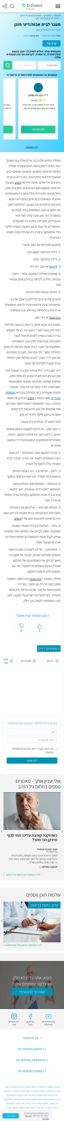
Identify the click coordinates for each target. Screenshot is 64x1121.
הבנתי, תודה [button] (10, 1115)
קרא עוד (51, 43)
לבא (1, 831)
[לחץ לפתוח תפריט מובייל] (58, 6)
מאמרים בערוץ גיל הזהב (30, 15)
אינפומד (57, 15)
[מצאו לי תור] (7, 65)
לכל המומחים (32, 147)
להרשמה (32, 760)
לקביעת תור (38, 129)
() (34, 100)
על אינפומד (31, 1037)
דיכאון (53, 266)
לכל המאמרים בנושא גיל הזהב (23, 875)
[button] (12, 6)
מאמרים (47, 15)
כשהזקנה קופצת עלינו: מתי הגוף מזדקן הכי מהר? (32, 837)
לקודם (62, 831)
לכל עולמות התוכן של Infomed (24, 945)
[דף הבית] (32, 6)
